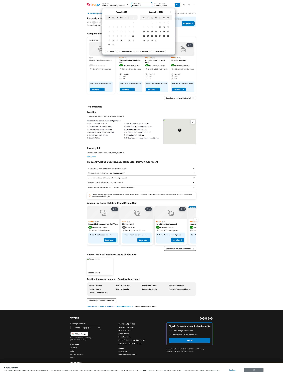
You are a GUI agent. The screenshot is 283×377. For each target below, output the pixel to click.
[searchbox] (115, 5)
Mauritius (110, 306)
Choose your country (78, 324)
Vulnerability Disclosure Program (130, 343)
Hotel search (92, 306)
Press (72, 357)
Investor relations (76, 354)
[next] (171, 12)
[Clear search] (128, 5)
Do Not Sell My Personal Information (131, 340)
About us (73, 348)
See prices (187, 23)
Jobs (72, 351)
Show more (91, 157)
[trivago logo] (93, 4)
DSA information (124, 337)
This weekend (143, 51)
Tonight (111, 51)
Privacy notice (123, 334)
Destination (106, 3)
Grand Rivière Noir (124, 306)
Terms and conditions (126, 327)
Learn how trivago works (127, 355)
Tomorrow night (126, 51)
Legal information (124, 330)
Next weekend (159, 51)
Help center (122, 351)
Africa (102, 306)
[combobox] (116, 5)
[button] (116, 4)
